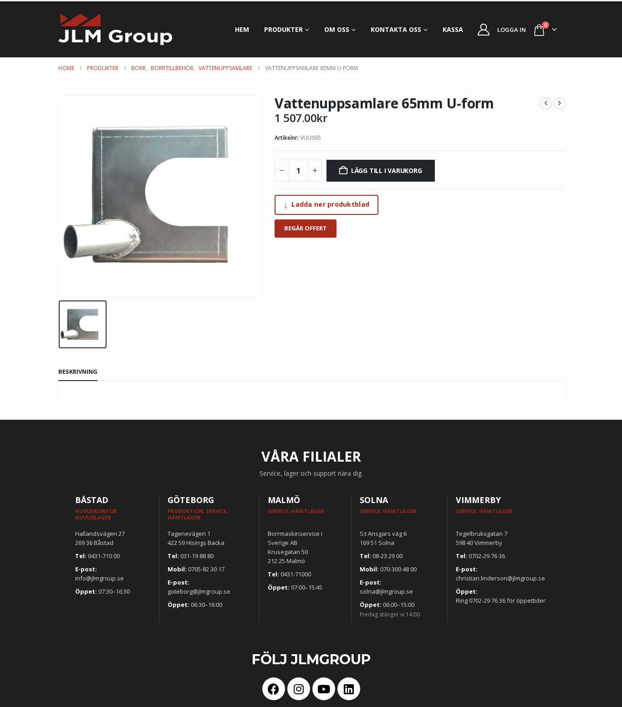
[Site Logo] (115, 29)
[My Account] (484, 30)
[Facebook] (273, 688)
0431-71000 (295, 574)
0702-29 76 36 (487, 556)
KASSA (453, 29)
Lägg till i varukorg (386, 170)
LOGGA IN (511, 29)
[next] (559, 103)
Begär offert (305, 228)
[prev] (546, 103)
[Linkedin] (348, 688)
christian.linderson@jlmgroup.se (500, 578)
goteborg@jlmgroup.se (199, 591)
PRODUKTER (283, 29)
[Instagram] (298, 688)
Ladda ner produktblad (326, 204)
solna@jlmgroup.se (386, 591)
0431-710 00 (104, 556)
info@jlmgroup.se (99, 578)
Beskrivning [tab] (77, 371)
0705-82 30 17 (206, 569)
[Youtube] (323, 688)
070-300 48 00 (398, 569)
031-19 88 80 (197, 556)
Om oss (336, 29)
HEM (242, 29)
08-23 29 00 (387, 556)
